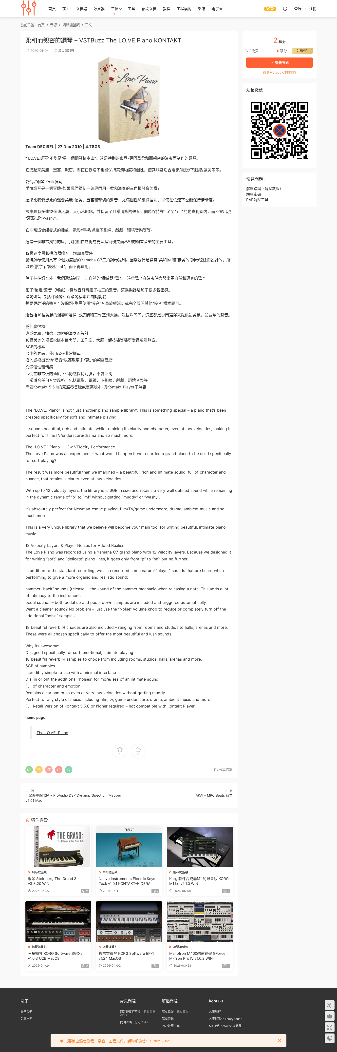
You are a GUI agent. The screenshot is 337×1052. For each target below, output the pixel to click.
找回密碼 (126, 1022)
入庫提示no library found (225, 1019)
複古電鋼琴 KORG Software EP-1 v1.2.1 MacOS (126, 956)
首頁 (52, 8)
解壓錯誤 (253, 188)
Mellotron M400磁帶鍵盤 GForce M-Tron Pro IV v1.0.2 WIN (197, 956)
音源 (114, 8)
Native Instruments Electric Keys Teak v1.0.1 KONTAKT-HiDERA (127, 881)
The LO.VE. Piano (52, 732)
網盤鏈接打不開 (130, 1012)
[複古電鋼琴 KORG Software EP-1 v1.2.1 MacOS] (129, 921)
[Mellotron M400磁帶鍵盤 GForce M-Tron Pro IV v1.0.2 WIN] (200, 921)
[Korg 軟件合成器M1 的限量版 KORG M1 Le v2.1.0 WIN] (200, 846)
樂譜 (201, 8)
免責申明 (26, 1019)
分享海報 (225, 769)
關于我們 (26, 1012)
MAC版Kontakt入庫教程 (225, 1026)
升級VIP (302, 50)
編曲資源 (29, 8)
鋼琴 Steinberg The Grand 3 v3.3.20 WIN (52, 881)
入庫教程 (215, 1012)
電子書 (217, 8)
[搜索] (285, 8)
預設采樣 (149, 8)
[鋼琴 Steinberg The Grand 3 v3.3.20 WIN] (58, 846)
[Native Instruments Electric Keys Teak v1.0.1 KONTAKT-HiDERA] (129, 846)
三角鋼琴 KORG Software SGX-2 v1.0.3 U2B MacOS (55, 956)
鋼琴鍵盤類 (66, 51)
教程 (166, 8)
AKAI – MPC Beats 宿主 (214, 795)
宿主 (66, 8)
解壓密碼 (253, 194)
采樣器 (81, 8)
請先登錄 (281, 62)
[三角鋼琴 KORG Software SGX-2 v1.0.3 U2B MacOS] (58, 921)
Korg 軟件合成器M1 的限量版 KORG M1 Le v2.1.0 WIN (199, 881)
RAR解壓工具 (257, 199)
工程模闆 (184, 8)
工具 (131, 8)
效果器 (99, 8)
